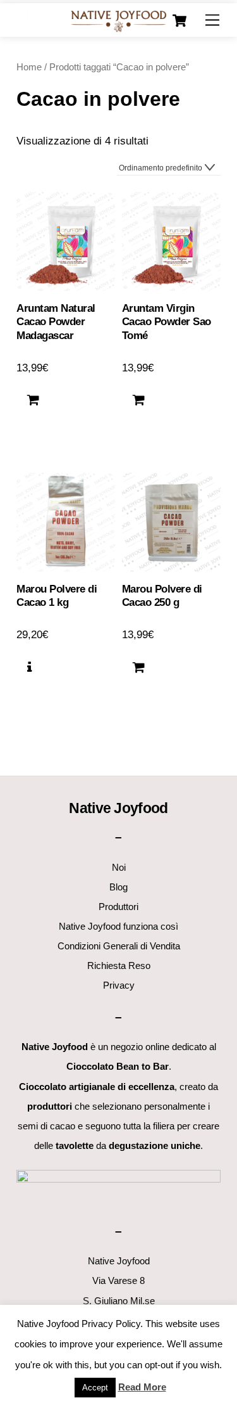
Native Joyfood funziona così (118, 926)
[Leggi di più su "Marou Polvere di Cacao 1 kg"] (29, 667)
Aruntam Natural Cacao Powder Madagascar (55, 322)
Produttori (118, 906)
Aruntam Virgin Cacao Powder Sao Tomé (166, 322)
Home (29, 66)
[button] (33, 400)
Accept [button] (95, 1387)
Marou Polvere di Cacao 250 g (162, 596)
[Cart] (179, 21)
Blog (118, 887)
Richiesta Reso (118, 965)
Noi (119, 867)
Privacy (119, 985)
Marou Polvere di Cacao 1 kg (56, 596)
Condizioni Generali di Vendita (119, 945)
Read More (142, 1387)
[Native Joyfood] (118, 20)
